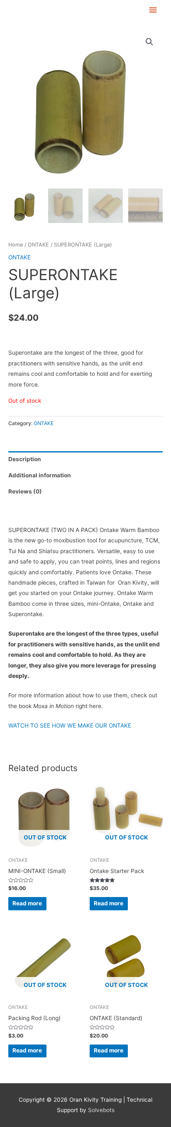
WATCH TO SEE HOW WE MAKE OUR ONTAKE (69, 725)
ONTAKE (38, 245)
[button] (149, 41)
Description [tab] (24, 459)
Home (15, 245)
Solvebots (101, 1110)
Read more (27, 903)
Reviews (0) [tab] (25, 491)
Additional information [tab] (39, 475)
